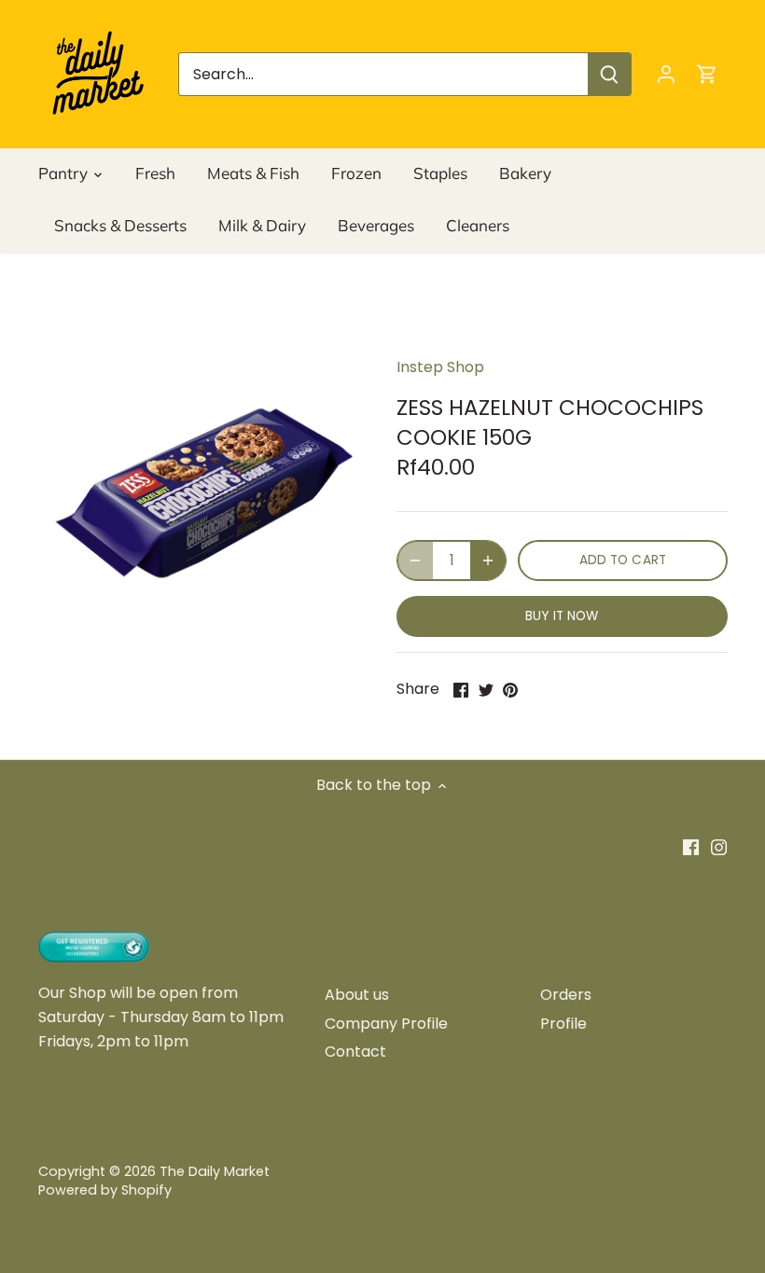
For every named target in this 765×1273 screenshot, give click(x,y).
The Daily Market (215, 1171)
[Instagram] (719, 847)
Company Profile (386, 1023)
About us (357, 994)
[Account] (666, 74)
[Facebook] (691, 847)
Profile (563, 1023)
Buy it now (561, 616)
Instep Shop (440, 367)
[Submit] (609, 74)
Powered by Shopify (105, 1190)
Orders (565, 994)
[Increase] (488, 560)
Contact (355, 1051)
